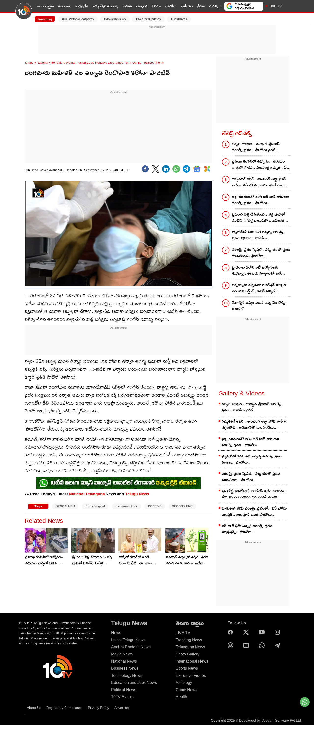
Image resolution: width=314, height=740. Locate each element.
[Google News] (247, 645)
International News (192, 661)
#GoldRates (179, 19)
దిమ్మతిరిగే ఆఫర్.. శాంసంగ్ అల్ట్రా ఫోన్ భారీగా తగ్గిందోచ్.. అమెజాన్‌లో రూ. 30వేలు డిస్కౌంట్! (259, 182)
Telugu (29, 62)
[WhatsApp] (263, 645)
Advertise (121, 708)
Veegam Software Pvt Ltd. (282, 720)
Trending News (189, 640)
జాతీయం (187, 6)
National (42, 62)
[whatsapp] (176, 169)
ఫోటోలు (170, 6)
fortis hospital (95, 506)
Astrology (184, 682)
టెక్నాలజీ (141, 6)
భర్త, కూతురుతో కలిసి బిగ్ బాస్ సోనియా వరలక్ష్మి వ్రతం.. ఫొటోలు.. (260, 199)
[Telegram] (279, 645)
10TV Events (122, 697)
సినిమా (156, 6)
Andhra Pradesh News (131, 647)
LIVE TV (275, 6)
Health (181, 697)
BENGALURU (65, 506)
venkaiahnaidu (54, 170)
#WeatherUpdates (148, 19)
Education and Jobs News (134, 682)
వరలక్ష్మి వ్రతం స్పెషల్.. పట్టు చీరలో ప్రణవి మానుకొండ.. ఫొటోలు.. (261, 252)
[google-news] (196, 169)
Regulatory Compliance (64, 708)
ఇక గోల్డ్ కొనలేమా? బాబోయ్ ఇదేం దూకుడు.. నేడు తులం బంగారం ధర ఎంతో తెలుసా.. (254, 494)
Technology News (126, 675)
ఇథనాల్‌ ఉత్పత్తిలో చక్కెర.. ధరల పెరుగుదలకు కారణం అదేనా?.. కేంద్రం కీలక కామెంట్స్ (187, 560)
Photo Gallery (187, 654)
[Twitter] (155, 169)
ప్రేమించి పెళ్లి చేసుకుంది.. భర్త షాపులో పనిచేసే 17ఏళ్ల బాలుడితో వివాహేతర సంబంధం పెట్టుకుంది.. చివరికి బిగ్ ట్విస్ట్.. (92, 560)
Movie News (122, 654)
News (116, 633)
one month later (126, 506)
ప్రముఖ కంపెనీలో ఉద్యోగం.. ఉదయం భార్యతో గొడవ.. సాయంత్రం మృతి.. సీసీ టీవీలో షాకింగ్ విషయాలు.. (45, 560)
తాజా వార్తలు (45, 6)
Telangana (95, 494)
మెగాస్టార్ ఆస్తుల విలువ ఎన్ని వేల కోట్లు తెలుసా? (258, 305)
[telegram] (186, 169)
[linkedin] (166, 169)
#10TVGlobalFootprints (78, 19)
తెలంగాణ (64, 6)
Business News (124, 668)
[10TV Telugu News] (24, 14)
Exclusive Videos (191, 675)
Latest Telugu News (128, 640)
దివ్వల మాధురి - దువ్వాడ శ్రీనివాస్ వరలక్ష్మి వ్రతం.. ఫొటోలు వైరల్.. (256, 146)
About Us (34, 708)
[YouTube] (263, 632)
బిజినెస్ (127, 6)
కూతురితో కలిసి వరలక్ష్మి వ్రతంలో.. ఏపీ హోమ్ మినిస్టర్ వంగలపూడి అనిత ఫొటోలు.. (254, 511)
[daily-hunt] (207, 169)
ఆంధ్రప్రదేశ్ (81, 6)
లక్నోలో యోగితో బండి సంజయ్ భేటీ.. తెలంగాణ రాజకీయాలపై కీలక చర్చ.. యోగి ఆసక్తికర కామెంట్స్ (140, 560)
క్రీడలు (201, 6)
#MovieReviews (115, 19)
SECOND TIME (182, 506)
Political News (123, 690)
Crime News (186, 690)
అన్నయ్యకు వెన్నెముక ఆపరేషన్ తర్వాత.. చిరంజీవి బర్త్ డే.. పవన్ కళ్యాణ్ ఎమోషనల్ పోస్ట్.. (260, 288)
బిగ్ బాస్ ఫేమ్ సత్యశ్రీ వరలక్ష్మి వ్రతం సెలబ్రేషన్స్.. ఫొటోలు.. (247, 528)
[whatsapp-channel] (118, 483)
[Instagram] (279, 632)
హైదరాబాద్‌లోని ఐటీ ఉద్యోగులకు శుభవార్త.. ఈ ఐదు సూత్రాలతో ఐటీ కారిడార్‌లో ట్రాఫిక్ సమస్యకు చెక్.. (256, 270)
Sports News (187, 668)
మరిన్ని (213, 6)
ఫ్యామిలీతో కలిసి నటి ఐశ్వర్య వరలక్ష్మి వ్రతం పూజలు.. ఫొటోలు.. (258, 235)
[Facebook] (145, 169)
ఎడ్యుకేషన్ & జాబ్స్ (105, 6)
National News (124, 661)
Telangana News (190, 647)
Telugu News (137, 494)
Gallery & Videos (241, 393)
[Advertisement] (157, 40)
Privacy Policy (98, 708)
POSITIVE (154, 506)
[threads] (231, 645)
